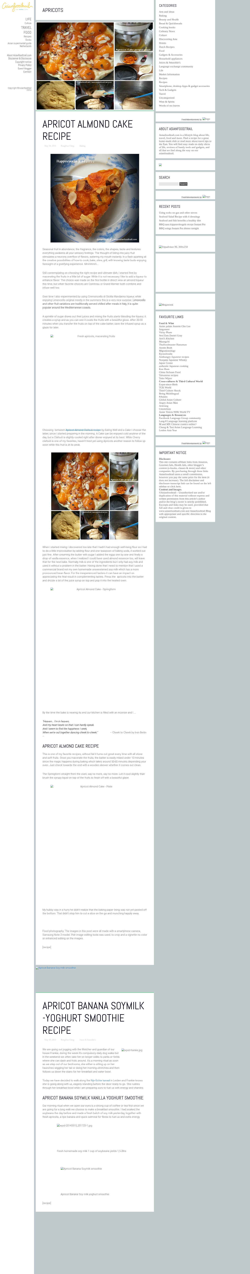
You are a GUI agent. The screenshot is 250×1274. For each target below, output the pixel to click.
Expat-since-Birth (168, 384)
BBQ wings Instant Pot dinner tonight (179, 228)
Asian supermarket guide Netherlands (19, 45)
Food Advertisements (190, 120)
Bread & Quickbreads (170, 23)
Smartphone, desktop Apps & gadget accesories (184, 86)
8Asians (163, 396)
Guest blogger (24, 68)
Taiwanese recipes (168, 375)
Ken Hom (164, 369)
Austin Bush (165, 347)
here (178, 486)
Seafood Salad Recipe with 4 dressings (179, 216)
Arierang (163, 405)
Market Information (169, 74)
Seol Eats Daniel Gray (170, 335)
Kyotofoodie (165, 353)
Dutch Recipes (166, 47)
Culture (28, 23)
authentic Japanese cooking (173, 366)
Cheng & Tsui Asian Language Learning (180, 427)
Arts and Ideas (166, 11)
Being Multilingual (169, 393)
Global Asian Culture (170, 399)
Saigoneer (164, 329)
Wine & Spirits (166, 101)
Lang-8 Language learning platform (178, 421)
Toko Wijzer (165, 378)
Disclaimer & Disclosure (19, 58)
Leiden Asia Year (168, 430)
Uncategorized (166, 97)
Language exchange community (176, 66)
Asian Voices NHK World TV (174, 412)
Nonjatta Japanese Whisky (173, 360)
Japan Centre (166, 363)
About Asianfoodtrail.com (19, 55)
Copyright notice (23, 61)
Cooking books (167, 27)
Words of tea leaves (169, 105)
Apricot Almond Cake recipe (88, 130)
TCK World (165, 387)
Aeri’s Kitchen (166, 338)
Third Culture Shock (170, 390)
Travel (26, 27)
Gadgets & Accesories (170, 54)
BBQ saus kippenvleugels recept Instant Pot (182, 224)
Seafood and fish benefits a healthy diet (180, 220)
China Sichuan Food (170, 372)
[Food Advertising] (160, 165)
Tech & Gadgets (167, 90)
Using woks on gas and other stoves (178, 212)
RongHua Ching (67, 146)
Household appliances (170, 58)
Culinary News (167, 31)
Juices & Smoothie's (88, 1040)
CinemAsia (165, 409)
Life (28, 19)
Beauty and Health (169, 19)
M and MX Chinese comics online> (178, 424)
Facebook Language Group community (180, 418)
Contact (27, 71)
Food (27, 32)
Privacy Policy (24, 65)
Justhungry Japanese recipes (174, 357)
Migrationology (167, 350)
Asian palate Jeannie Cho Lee (174, 326)
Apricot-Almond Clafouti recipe (83, 430)
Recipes (27, 36)
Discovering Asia (168, 39)
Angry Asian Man (168, 402)
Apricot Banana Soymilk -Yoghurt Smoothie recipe (93, 1018)
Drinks (28, 39)
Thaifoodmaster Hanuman (173, 344)
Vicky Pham (165, 332)
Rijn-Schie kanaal (100, 1080)
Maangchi (164, 341)
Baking (82, 146)
